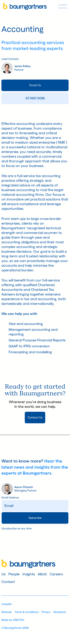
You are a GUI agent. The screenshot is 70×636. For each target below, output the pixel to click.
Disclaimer (59, 612)
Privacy (46, 612)
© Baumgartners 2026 (15, 627)
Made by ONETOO (12, 619)
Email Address (10, 497)
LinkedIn (6, 604)
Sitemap (6, 612)
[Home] (25, 6)
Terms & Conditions (27, 612)
